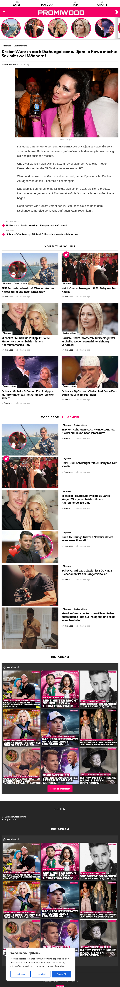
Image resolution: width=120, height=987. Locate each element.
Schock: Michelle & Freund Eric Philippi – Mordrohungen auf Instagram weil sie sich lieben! (104, 28)
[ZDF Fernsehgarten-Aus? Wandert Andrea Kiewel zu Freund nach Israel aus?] (30, 269)
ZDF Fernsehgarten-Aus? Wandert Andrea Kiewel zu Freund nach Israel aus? (10, 30)
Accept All (61, 974)
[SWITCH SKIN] (116, 12)
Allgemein (7, 283)
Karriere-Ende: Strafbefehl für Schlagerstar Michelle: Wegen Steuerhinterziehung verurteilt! (81, 30)
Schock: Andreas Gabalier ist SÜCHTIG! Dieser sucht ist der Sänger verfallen (87, 572)
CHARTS (102, 5)
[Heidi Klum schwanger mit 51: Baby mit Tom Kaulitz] (90, 269)
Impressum (10, 819)
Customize (20, 974)
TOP (75, 5)
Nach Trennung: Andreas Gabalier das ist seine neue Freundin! (87, 539)
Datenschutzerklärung (15, 816)
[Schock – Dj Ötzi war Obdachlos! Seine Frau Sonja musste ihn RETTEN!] (90, 372)
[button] (21, 689)
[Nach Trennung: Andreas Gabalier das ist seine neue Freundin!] (30, 547)
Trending (66, 254)
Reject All (41, 974)
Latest (17, 5)
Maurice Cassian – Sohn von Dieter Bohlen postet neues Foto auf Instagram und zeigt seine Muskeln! (88, 617)
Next (118, 28)
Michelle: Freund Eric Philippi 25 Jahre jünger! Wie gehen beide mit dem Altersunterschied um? (58, 28)
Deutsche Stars (20, 283)
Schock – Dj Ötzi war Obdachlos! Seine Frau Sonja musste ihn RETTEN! (89, 393)
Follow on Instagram (60, 788)
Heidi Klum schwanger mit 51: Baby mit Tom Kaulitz (34, 31)
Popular (47, 5)
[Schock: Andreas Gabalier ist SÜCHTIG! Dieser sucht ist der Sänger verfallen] (30, 585)
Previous (1, 28)
